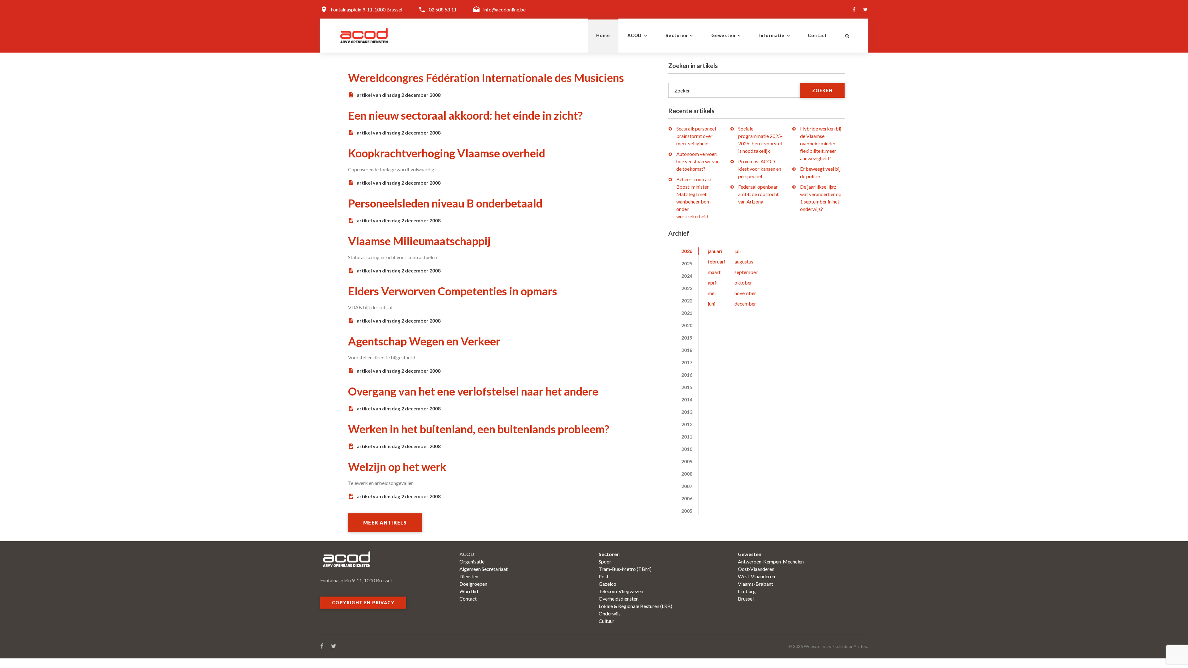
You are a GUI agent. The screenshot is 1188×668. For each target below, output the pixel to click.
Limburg (747, 591)
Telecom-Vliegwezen (621, 591)
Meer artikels (385, 522)
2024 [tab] (686, 276)
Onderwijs (610, 613)
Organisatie (471, 561)
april (712, 282)
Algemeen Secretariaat (483, 569)
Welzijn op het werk (397, 466)
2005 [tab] (686, 511)
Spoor (605, 561)
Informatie (772, 35)
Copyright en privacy (363, 602)
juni (711, 303)
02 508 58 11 (443, 9)
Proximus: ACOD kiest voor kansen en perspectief (759, 168)
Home (603, 35)
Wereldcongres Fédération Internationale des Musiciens (486, 77)
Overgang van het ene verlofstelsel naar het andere (473, 391)
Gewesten (723, 35)
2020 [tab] (686, 325)
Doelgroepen (473, 584)
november (745, 293)
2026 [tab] (686, 251)
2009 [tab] (686, 461)
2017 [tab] (686, 362)
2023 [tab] (686, 288)
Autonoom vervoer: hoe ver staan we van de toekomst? (698, 161)
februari (716, 261)
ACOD (634, 35)
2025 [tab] (686, 263)
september (746, 272)
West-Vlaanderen (756, 576)
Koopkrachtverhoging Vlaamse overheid (446, 153)
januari (715, 251)
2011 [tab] (686, 436)
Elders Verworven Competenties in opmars (452, 291)
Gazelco (607, 584)
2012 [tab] (686, 424)
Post (604, 576)
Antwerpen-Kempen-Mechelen (771, 561)
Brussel (746, 599)
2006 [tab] (686, 498)
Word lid (468, 591)
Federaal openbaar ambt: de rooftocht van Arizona (758, 194)
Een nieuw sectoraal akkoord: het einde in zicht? (465, 115)
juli (737, 251)
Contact (817, 35)
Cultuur (606, 621)
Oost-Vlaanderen (756, 569)
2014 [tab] (686, 399)
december (745, 303)
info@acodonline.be (504, 9)
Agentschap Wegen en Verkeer (424, 341)
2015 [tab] (686, 387)
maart (714, 272)
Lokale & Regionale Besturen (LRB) (635, 606)
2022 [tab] (686, 300)
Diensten (468, 576)
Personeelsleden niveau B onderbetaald (445, 203)
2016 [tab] (686, 375)
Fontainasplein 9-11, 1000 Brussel (366, 9)
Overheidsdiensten (619, 599)
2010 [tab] (686, 449)
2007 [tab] (686, 486)
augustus (743, 261)
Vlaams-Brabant (755, 584)
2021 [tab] (686, 313)
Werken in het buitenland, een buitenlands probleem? (478, 429)
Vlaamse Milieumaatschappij (419, 241)
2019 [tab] (686, 337)
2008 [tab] (686, 474)
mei (712, 293)
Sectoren (676, 35)
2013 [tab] (686, 412)
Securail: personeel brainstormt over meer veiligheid (696, 136)
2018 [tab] (686, 350)
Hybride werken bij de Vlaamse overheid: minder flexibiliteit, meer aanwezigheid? (820, 143)
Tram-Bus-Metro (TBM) (625, 569)
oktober (743, 282)
